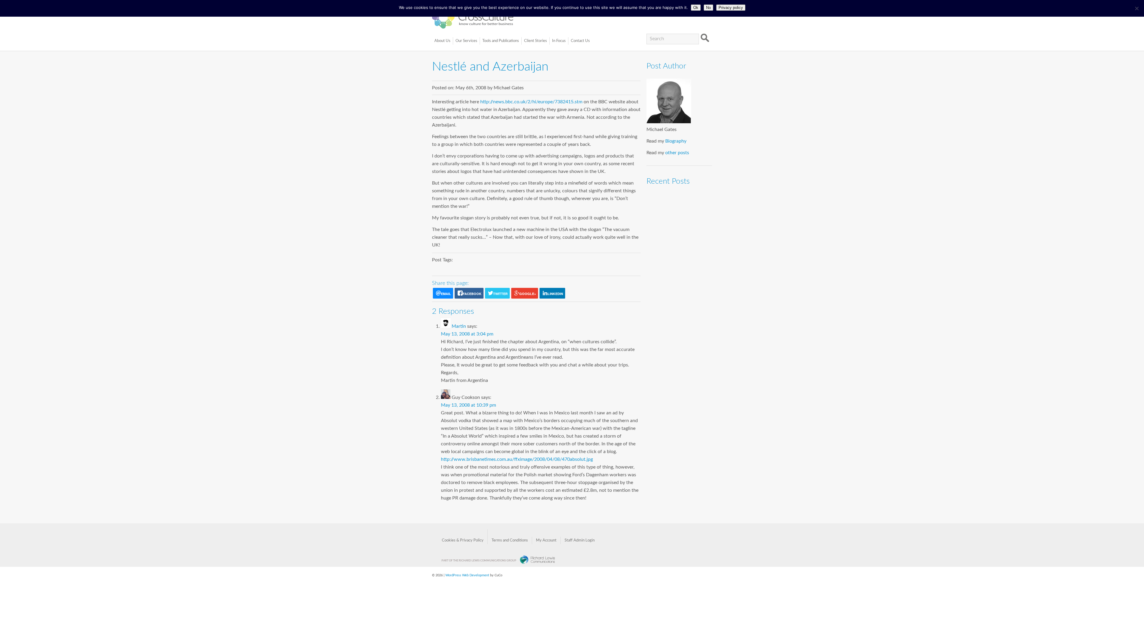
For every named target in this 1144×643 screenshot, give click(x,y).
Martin (459, 326)
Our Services (466, 41)
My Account (546, 540)
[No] (1137, 8)
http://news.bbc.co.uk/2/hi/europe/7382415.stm (531, 101)
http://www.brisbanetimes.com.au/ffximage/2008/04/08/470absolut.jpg (517, 459)
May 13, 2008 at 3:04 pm (467, 334)
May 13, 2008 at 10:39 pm (468, 405)
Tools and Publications (500, 41)
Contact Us (580, 41)
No (708, 7)
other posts (677, 152)
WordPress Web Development (467, 575)
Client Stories (535, 41)
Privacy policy (731, 7)
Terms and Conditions (510, 540)
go (704, 38)
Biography (675, 141)
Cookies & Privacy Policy (463, 540)
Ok (695, 7)
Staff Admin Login (580, 540)
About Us (442, 41)
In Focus (559, 41)
